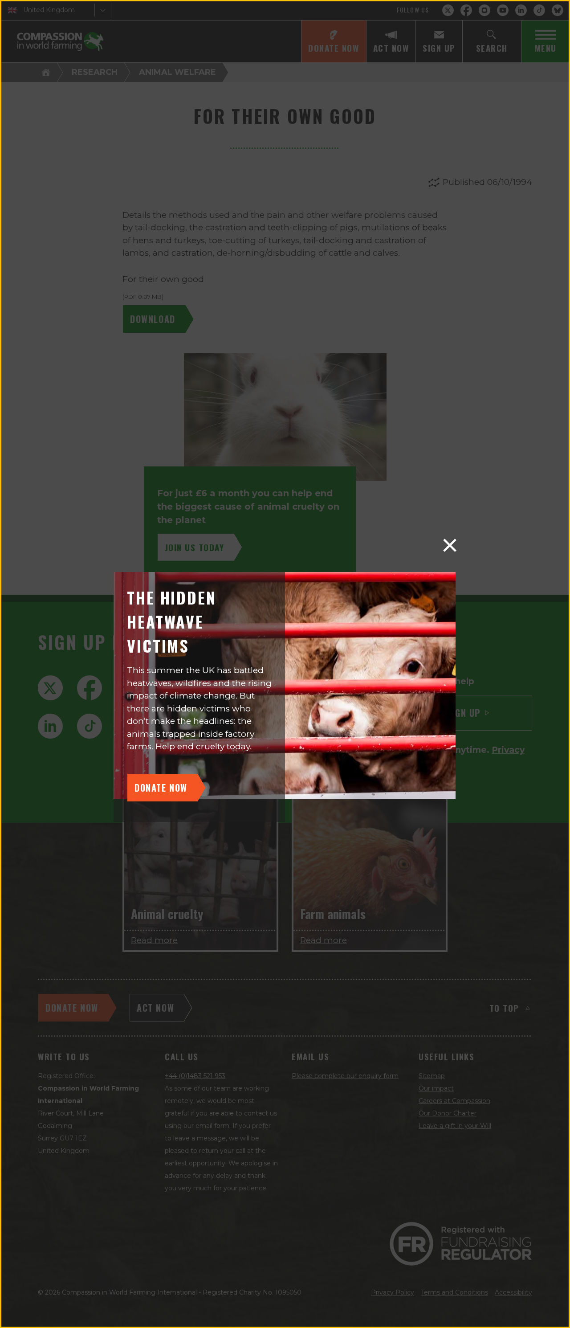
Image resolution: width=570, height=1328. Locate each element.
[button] (449, 545)
